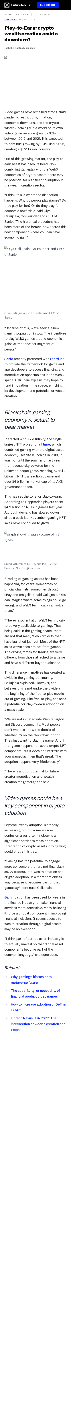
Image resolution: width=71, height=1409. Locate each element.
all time (44, 444)
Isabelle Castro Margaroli (19, 47)
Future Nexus (20, 5)
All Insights (18, 14)
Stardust (57, 359)
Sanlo (8, 359)
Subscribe (48, 5)
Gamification (14, 897)
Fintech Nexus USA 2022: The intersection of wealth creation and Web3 (38, 1024)
